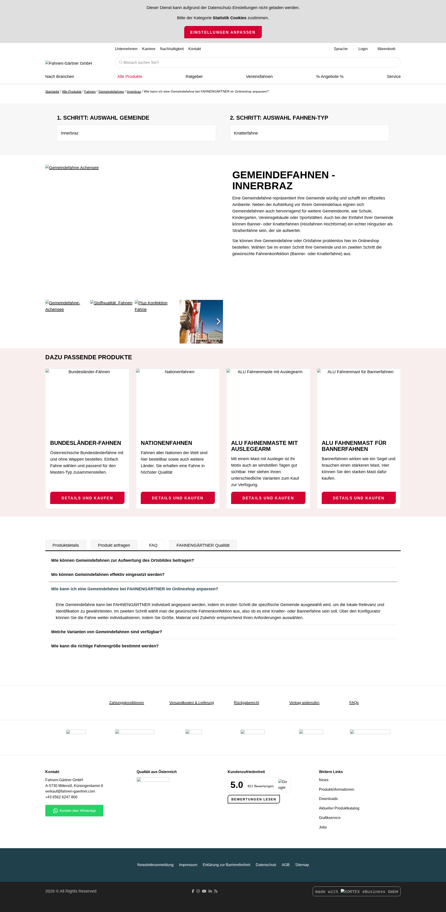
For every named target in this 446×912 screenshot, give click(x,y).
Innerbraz (134, 91)
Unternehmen (126, 49)
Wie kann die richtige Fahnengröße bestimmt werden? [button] (105, 646)
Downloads (328, 799)
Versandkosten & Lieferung (191, 703)
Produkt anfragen (114, 545)
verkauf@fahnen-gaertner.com (70, 791)
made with (328, 892)
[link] (311, 737)
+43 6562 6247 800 (61, 797)
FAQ (153, 545)
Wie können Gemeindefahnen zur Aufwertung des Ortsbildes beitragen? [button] (122, 560)
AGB (286, 865)
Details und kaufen (87, 498)
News (323, 780)
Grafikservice (330, 818)
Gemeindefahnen (111, 91)
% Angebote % (330, 76)
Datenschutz (266, 865)
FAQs (354, 703)
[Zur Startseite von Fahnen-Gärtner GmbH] (76, 64)
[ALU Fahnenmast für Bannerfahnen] (359, 402)
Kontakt (194, 49)
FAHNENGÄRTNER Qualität (203, 545)
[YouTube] (204, 891)
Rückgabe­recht (246, 703)
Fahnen (90, 91)
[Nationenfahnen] (178, 402)
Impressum (188, 865)
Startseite (52, 91)
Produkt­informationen (336, 789)
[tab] (65, 545)
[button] (218, 321)
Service (394, 76)
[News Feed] (215, 891)
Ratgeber (194, 76)
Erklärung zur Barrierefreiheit (226, 865)
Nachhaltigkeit (172, 49)
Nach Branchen (59, 76)
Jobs (323, 827)
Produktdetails (65, 545)
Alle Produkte (129, 76)
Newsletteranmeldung (155, 865)
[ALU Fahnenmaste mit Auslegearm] (268, 402)
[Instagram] (198, 891)
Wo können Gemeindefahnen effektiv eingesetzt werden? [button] (107, 574)
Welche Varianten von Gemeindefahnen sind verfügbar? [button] (106, 631)
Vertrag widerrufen (304, 703)
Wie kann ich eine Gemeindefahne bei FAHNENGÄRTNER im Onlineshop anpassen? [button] (134, 589)
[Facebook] (193, 891)
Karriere (148, 49)
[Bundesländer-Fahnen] (87, 402)
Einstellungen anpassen (223, 32)
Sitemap (302, 865)
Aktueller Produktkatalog (339, 808)
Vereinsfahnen (259, 76)
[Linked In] (210, 891)
